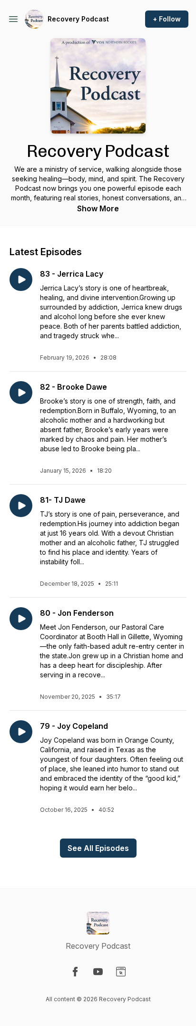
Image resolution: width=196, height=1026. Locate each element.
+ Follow (167, 19)
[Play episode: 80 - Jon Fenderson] (21, 618)
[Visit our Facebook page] (75, 971)
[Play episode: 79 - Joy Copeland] (21, 731)
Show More (98, 208)
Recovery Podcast (78, 19)
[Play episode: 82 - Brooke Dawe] (21, 392)
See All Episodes (98, 848)
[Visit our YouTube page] (98, 971)
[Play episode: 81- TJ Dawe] (21, 505)
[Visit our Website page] (121, 971)
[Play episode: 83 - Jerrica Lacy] (21, 279)
